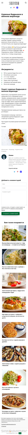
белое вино (5, 149)
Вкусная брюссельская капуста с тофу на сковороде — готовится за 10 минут (14, 244)
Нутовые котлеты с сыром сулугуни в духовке (13, 340)
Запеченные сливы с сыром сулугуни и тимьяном (13, 364)
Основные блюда (7, 33)
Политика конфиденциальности (8, 424)
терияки (4, 151)
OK (20, 433)
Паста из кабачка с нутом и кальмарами (10, 388)
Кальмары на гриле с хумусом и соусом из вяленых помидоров (14, 412)
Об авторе (3, 426)
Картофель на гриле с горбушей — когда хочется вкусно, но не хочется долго (13, 316)
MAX (21, 50)
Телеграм (16, 50)
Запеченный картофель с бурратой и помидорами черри (13, 291)
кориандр (11, 149)
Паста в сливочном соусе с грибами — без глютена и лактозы (13, 267)
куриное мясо (19, 149)
